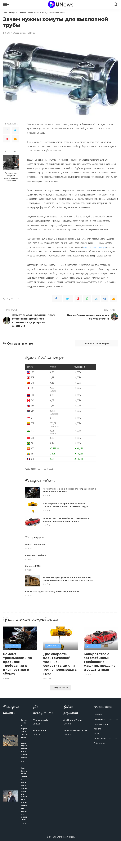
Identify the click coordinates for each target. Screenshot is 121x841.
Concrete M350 (33, 566)
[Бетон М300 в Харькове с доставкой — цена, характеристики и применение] (10, 740)
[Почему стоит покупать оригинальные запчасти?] (11, 162)
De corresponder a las (75, 730)
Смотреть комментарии (96, 343)
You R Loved (39, 730)
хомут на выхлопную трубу (94, 247)
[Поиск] (115, 4)
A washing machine (35, 555)
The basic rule (40, 720)
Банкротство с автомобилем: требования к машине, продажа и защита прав (99, 661)
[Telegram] (104, 298)
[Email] (15, 138)
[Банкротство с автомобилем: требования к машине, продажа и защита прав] (32, 521)
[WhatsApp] (87, 298)
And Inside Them (72, 720)
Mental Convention (35, 544)
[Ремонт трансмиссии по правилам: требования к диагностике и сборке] (32, 492)
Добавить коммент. (19, 33)
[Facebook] (6, 130)
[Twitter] (15, 130)
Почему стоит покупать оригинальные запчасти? (11, 177)
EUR (39, 468)
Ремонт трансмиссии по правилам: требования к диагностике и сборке (17, 663)
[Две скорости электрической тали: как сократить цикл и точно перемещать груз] (32, 507)
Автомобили (12, 645)
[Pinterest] (6, 138)
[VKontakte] (96, 298)
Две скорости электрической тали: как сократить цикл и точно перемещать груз (60, 663)
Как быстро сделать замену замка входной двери (52, 591)
